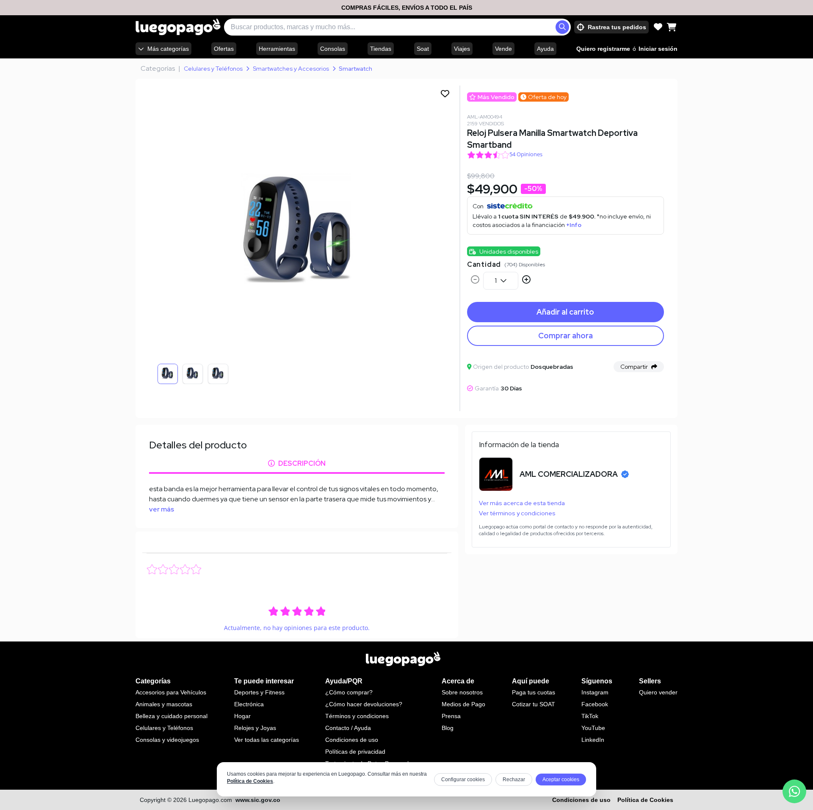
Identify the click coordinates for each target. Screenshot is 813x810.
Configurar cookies (463, 779)
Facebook (594, 704)
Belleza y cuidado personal (171, 716)
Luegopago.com (210, 799)
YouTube (593, 727)
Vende (503, 48)
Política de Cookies (250, 781)
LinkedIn (592, 739)
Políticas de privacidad (355, 751)
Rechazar (514, 779)
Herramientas (277, 48)
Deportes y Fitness (259, 692)
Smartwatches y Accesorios (291, 68)
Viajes (462, 48)
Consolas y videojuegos (167, 739)
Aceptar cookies (560, 779)
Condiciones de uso (351, 739)
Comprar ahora (565, 335)
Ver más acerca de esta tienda (522, 503)
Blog (448, 727)
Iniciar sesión (658, 48)
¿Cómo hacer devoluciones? (363, 704)
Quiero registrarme (603, 48)
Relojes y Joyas (255, 727)
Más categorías (168, 48)
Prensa (451, 716)
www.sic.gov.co (257, 799)
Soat (423, 48)
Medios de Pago (463, 704)
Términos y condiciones (357, 716)
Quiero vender (658, 692)
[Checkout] (672, 27)
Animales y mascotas (164, 704)
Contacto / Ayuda (348, 727)
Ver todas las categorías (266, 739)
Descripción (302, 463)
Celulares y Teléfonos (213, 68)
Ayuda (545, 48)
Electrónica (249, 704)
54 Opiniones (525, 154)
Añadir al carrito (565, 312)
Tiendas (380, 48)
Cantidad (484, 264)
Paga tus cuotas (533, 692)
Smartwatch (355, 68)
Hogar (242, 716)
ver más (161, 509)
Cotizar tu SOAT (533, 704)
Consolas (332, 48)
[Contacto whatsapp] (794, 791)
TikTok (589, 716)
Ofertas (224, 48)
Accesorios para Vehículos (171, 692)
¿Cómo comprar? (349, 692)
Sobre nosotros (462, 692)
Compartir (634, 366)
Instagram (594, 692)
